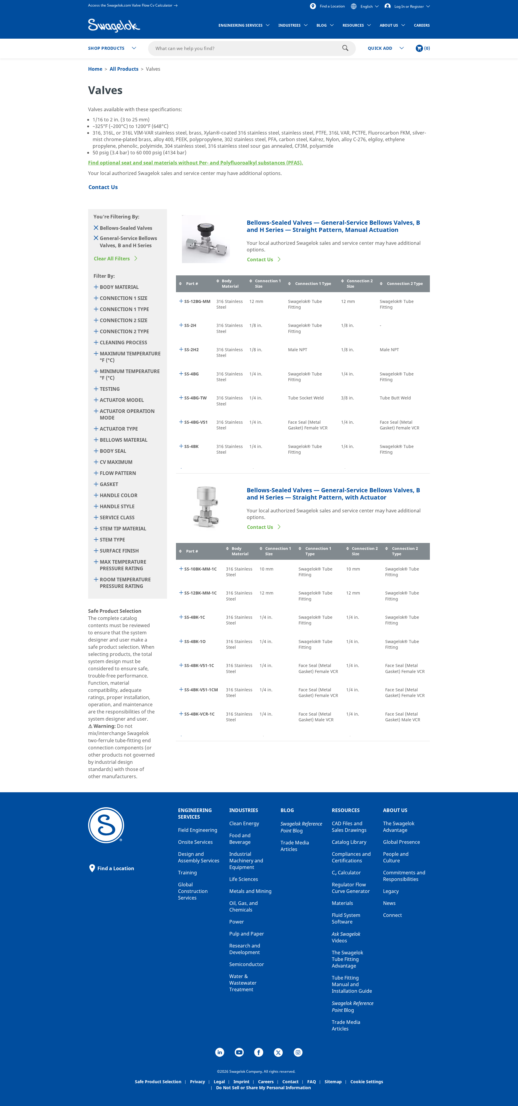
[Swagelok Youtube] (239, 1053)
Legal (219, 1082)
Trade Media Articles (295, 846)
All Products (124, 69)
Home (95, 69)
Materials (342, 903)
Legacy (391, 891)
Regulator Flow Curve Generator (351, 888)
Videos (346, 937)
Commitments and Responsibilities (404, 876)
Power (236, 922)
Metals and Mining (250, 891)
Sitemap (333, 1082)
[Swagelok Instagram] (298, 1053)
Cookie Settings (366, 1082)
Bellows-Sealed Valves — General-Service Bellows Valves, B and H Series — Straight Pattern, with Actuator (333, 494)
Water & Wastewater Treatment (243, 983)
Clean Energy (244, 823)
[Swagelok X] (278, 1053)
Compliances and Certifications (351, 857)
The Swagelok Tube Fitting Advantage (347, 959)
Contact (290, 1082)
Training (187, 872)
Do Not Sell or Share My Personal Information (263, 1088)
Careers (266, 1082)
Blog (301, 827)
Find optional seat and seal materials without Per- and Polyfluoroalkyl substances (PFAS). (195, 163)
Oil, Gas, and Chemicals (243, 907)
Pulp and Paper (246, 934)
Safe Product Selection (158, 1082)
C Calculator (346, 873)
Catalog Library (349, 842)
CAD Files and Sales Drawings (349, 827)
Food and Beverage (240, 839)
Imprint (241, 1082)
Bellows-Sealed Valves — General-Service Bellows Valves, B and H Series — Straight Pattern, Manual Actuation (333, 226)
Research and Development (244, 949)
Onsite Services (195, 842)
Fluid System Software (346, 919)
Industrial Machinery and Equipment (246, 861)
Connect (392, 915)
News (389, 903)
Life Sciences (243, 879)
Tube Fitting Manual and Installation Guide (352, 984)
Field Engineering (197, 830)
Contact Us (260, 259)
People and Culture (396, 857)
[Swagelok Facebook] (258, 1053)
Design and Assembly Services (198, 857)
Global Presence (401, 842)
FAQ (311, 1082)
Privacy (197, 1082)
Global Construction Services (193, 891)
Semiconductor (246, 964)
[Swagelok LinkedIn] (219, 1053)
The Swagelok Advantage (399, 827)
